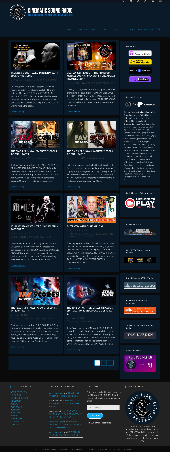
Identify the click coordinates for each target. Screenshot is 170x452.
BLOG (88, 83)
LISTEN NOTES (17, 421)
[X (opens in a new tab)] (123, 1)
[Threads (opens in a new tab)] (138, 1)
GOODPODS (16, 395)
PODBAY (14, 404)
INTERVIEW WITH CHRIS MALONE (85, 226)
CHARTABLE (15, 424)
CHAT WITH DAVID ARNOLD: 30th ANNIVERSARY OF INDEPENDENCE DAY (65, 414)
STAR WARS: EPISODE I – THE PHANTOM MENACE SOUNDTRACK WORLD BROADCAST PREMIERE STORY (91, 75)
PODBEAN (15, 409)
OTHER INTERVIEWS (99, 234)
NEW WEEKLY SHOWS (79, 234)
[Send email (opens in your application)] (159, 1)
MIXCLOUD (15, 400)
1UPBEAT (74, 321)
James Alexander (56, 393)
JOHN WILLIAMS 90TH (43, 237)
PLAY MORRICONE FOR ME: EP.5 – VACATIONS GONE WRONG (64, 403)
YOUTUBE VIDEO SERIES (102, 83)
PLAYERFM (15, 412)
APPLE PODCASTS (18, 392)
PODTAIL (14, 415)
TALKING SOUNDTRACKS (47, 80)
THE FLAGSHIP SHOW (40, 158)
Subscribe (95, 416)
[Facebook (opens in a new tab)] (131, 1)
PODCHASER (16, 418)
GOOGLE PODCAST (19, 398)
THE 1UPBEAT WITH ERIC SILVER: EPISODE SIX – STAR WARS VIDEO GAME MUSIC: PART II (91, 310)
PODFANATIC (16, 406)
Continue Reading (18, 112)
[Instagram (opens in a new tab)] (145, 1)
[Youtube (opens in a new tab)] (153, 1)
